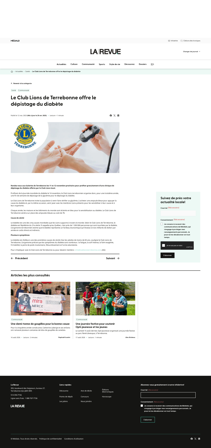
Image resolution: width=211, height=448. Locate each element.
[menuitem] (191, 52)
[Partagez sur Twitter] (114, 115)
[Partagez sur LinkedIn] (118, 115)
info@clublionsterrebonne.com (88, 250)
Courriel (170, 208)
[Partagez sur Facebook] (111, 115)
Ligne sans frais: (24, 398)
